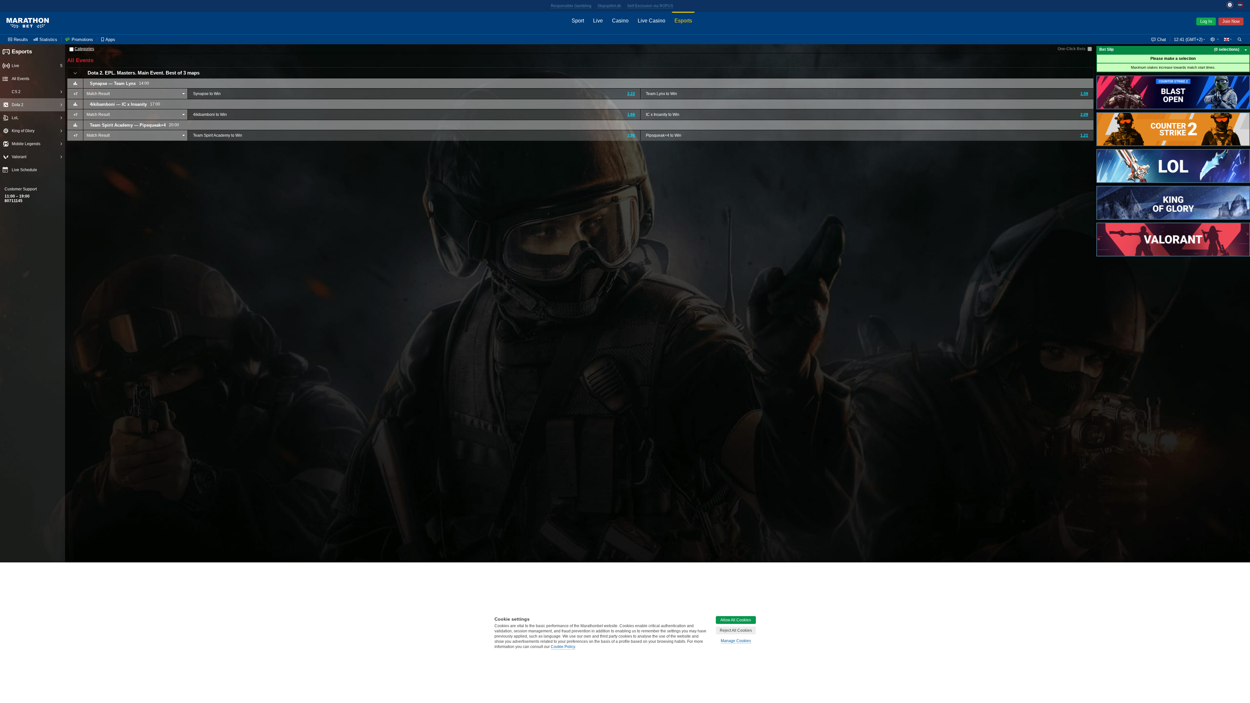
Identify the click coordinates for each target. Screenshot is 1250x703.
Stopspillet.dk (609, 6)
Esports (22, 51)
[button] (1214, 39)
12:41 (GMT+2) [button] (1188, 39)
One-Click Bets (1072, 49)
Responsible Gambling (571, 6)
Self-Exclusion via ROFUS (650, 6)
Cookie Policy (563, 646)
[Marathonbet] (28, 23)
